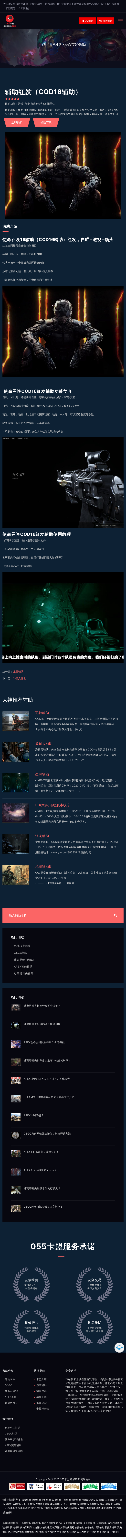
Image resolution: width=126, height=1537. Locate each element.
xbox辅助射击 (10, 1508)
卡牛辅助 (61, 1531)
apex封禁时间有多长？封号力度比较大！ (48, 1078)
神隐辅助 (84, 1504)
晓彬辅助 (36, 1523)
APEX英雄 (10, 1396)
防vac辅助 (105, 1504)
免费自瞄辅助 (70, 1508)
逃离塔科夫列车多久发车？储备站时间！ (47, 1060)
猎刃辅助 (39, 1531)
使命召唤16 (11, 1391)
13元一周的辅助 (71, 1504)
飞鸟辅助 (66, 1499)
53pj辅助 (56, 1499)
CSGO (8, 1385)
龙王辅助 (18, 671)
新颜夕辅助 (110, 1527)
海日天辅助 (43, 744)
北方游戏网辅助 (16, 1531)
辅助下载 (41, 1396)
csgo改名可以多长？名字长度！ (43, 1206)
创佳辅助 (71, 1531)
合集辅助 (94, 1504)
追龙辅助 (42, 836)
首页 (43, 44)
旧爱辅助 (99, 1527)
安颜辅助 (79, 1527)
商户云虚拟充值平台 (52, 1523)
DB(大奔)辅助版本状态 (52, 805)
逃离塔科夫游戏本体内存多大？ (42, 1188)
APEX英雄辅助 (23, 966)
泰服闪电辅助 (93, 1508)
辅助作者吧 (24, 1508)
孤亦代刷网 (113, 1531)
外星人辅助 (19, 678)
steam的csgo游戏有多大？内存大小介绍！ (50, 1097)
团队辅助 (76, 1499)
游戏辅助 (56, 44)
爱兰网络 (81, 1531)
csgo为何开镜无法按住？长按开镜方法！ (48, 1133)
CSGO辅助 (21, 952)
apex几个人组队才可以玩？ (40, 1170)
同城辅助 (14, 1527)
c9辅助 (82, 1508)
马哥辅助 (110, 1499)
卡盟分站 (41, 1402)
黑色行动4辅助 (13, 1504)
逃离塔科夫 (11, 1402)
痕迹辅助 (7, 1512)
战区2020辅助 (97, 1499)
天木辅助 (67, 1523)
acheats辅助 (28, 1504)
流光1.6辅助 (37, 1508)
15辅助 (119, 1508)
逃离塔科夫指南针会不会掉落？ (42, 1005)
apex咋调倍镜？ (34, 1115)
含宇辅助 (101, 1531)
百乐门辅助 (113, 1523)
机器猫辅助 (43, 867)
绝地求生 (10, 1379)
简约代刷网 (26, 1527)
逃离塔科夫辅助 (23, 973)
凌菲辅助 (89, 1527)
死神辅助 (42, 713)
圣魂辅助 (42, 774)
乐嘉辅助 (26, 1523)
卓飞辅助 (87, 1523)
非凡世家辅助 (100, 1523)
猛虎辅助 (26, 1499)
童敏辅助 (29, 1531)
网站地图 (85, 1479)
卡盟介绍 (41, 1379)
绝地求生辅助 (22, 945)
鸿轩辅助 (91, 1531)
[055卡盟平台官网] (9, 20)
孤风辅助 (57, 1527)
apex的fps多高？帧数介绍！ (41, 1151)
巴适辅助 (115, 1504)
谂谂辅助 (37, 1527)
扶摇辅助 (48, 1508)
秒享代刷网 (50, 1531)
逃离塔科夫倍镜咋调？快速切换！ (43, 1024)
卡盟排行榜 (42, 1408)
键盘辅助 (36, 1499)
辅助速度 (47, 1527)
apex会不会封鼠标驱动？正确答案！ (45, 1042)
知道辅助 (58, 1508)
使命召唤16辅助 (75, 44)
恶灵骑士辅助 (42, 1504)
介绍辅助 (46, 1499)
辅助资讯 (41, 1391)
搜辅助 (85, 1499)
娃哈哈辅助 (56, 1504)
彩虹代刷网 (68, 1527)
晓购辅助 (77, 1523)
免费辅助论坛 (108, 1508)
